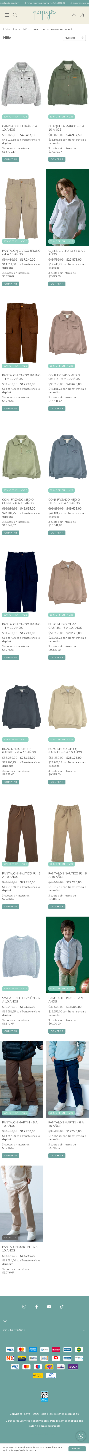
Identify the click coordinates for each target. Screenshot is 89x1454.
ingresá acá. (75, 1420)
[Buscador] (15, 15)
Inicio (6, 29)
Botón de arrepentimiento (44, 1426)
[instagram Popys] (24, 1307)
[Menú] (7, 15)
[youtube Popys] (49, 1307)
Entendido (77, 1449)
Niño (26, 29)
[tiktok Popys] (61, 1307)
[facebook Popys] (37, 1307)
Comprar (10, 159)
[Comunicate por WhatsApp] (81, 1436)
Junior (16, 29)
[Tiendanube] (44, 1435)
